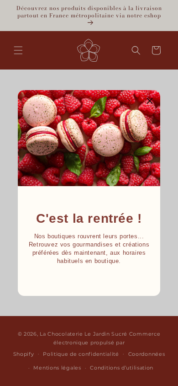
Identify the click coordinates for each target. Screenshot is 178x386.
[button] (149, 100)
